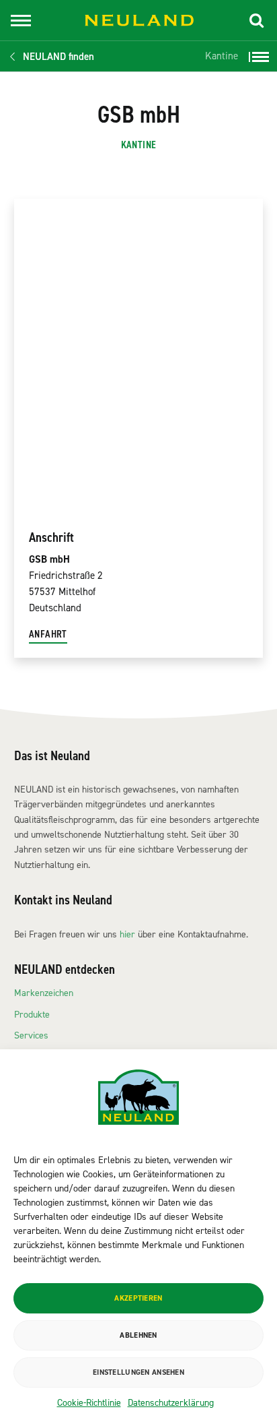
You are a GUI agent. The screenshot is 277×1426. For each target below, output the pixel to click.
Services (31, 1035)
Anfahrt (48, 634)
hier (127, 934)
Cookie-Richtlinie (89, 1402)
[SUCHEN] (257, 20)
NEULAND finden (58, 56)
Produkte (32, 1014)
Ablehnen (138, 1335)
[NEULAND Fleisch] (139, 20)
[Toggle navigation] (21, 20)
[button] (257, 20)
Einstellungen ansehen (138, 1372)
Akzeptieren (138, 1298)
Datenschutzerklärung (171, 1402)
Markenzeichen (43, 993)
